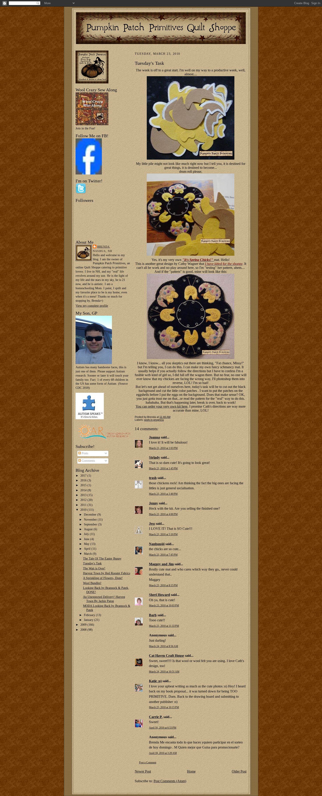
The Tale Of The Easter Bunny (102, 558)
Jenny (153, 503)
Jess (152, 523)
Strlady (154, 457)
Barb (153, 615)
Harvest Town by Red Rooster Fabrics (106, 573)
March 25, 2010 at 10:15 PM (164, 707)
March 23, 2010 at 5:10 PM (163, 534)
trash (153, 478)
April (87, 548)
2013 (83, 495)
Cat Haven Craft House (166, 655)
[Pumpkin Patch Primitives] (89, 173)
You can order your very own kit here (162, 406)
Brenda (103, 246)
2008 (83, 629)
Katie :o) (155, 681)
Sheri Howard (159, 595)
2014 (83, 490)
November (91, 519)
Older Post (239, 771)
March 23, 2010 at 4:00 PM (163, 514)
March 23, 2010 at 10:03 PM (164, 605)
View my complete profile (92, 305)
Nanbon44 (157, 544)
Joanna (154, 437)
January (89, 620)
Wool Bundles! (92, 583)
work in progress (154, 419)
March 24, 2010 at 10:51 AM (164, 671)
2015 (83, 485)
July (87, 534)
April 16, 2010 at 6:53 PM (162, 727)
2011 (83, 505)
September (91, 524)
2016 (83, 480)
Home (191, 771)
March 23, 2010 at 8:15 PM (163, 585)
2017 (83, 475)
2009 (83, 624)
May (87, 544)
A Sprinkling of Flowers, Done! (103, 578)
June (87, 539)
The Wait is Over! (94, 568)
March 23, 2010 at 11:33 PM (164, 626)
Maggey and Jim (161, 564)
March (88, 553)
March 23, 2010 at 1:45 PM (163, 468)
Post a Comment (147, 762)
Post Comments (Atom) (170, 781)
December (90, 514)
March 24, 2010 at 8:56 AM (163, 646)
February (90, 615)
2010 (83, 509)
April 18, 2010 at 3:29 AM (163, 753)
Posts (84, 453)
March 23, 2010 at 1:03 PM (163, 448)
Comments (88, 460)
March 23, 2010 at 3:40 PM (163, 494)
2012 (83, 500)
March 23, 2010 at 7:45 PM (163, 554)
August (89, 529)
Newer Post (143, 771)
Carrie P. (156, 717)
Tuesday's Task (92, 563)
